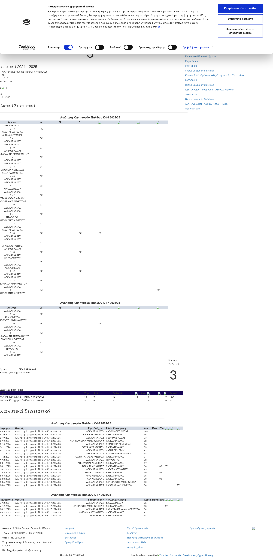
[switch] (99, 47)
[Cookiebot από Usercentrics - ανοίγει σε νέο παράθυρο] (27, 47)
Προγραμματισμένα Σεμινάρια (145, 537)
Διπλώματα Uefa (136, 542)
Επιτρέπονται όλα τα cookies (240, 8)
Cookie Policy (123, 555)
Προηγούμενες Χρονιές (202, 528)
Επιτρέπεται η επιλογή (240, 18)
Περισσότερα (192, 108)
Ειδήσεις (132, 532)
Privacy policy (92, 555)
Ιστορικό (69, 528)
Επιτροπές (70, 537)
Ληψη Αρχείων (135, 547)
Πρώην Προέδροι (74, 542)
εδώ (160, 26)
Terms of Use (107, 555)
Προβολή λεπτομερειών (196, 47)
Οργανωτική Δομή (75, 532)
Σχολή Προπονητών (137, 528)
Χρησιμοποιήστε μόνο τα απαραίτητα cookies (240, 31)
